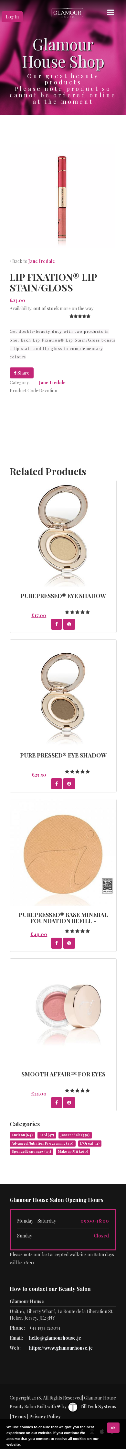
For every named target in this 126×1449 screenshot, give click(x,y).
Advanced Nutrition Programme (42, 1143)
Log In (12, 17)
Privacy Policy (45, 1416)
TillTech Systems (97, 1406)
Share (22, 373)
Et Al (46, 1135)
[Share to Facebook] (56, 624)
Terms (19, 1416)
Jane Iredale (41, 261)
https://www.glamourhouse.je (61, 1348)
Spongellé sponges (31, 1151)
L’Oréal (90, 1143)
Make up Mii (73, 1151)
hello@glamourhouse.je (55, 1338)
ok (113, 1428)
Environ (22, 1135)
